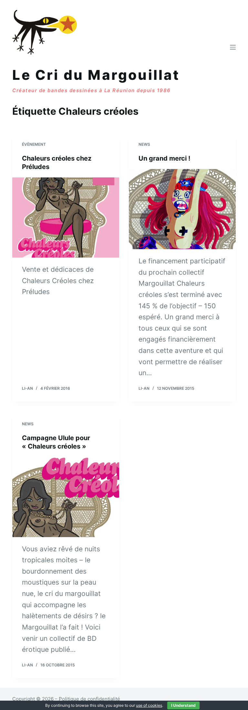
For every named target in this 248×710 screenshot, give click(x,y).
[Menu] (233, 47)
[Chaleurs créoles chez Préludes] (65, 217)
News (144, 144)
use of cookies (149, 705)
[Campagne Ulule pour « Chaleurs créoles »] (65, 497)
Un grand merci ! (164, 158)
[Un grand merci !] (182, 209)
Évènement (34, 144)
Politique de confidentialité (89, 699)
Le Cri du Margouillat (96, 75)
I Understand (183, 705)
